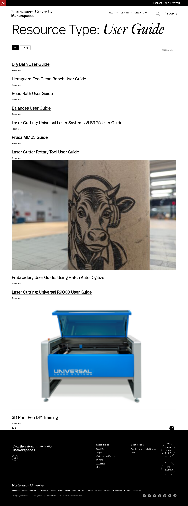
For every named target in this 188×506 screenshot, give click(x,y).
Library (99, 467)
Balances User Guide (31, 108)
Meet (111, 13)
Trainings (99, 460)
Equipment (100, 463)
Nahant (67, 490)
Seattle (106, 490)
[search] (157, 13)
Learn (125, 13)
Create (139, 13)
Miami (60, 490)
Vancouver (136, 490)
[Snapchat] (169, 495)
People (99, 453)
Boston (24, 490)
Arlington (16, 490)
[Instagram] (164, 495)
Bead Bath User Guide (32, 94)
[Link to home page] (32, 14)
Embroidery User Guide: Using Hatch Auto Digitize (58, 277)
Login (171, 14)
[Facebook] (144, 495)
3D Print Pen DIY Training (35, 417)
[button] (15, 47)
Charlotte (44, 490)
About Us (99, 449)
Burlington (34, 490)
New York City (78, 490)
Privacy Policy (37, 496)
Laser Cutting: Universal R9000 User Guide (52, 292)
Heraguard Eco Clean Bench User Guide (49, 79)
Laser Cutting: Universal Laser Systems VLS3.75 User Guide (67, 123)
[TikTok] (174, 495)
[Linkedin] (159, 495)
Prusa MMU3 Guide (30, 137)
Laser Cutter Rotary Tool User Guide (45, 152)
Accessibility (51, 496)
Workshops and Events (105, 456)
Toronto (127, 490)
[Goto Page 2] (172, 430)
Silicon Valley (117, 490)
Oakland (89, 490)
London (53, 490)
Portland (98, 490)
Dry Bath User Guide (30, 64)
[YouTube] (154, 495)
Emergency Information (20, 496)
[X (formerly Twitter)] (149, 495)
